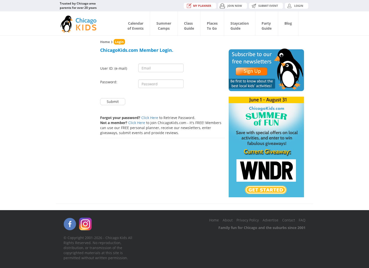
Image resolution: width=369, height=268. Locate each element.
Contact (288, 220)
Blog (288, 23)
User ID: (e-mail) (113, 68)
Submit (113, 101)
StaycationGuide (239, 26)
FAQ (302, 220)
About (228, 220)
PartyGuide (267, 26)
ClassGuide (189, 26)
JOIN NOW (234, 6)
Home (105, 42)
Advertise (270, 220)
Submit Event (268, 6)
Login (298, 6)
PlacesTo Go (212, 26)
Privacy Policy (247, 220)
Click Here (149, 117)
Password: (108, 82)
